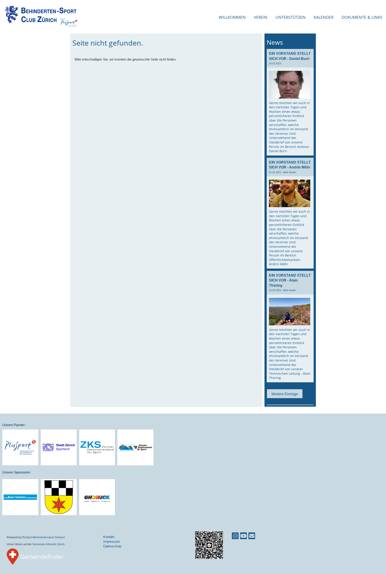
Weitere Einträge (284, 394)
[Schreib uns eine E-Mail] (251, 537)
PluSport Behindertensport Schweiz (43, 537)
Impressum (111, 541)
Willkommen (232, 17)
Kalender (324, 17)
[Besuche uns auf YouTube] (243, 537)
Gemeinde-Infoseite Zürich (48, 544)
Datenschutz (112, 546)
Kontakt (108, 537)
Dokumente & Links (362, 17)
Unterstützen (290, 17)
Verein (260, 17)
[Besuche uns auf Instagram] (235, 537)
